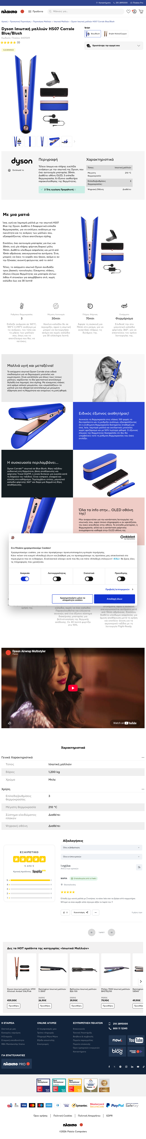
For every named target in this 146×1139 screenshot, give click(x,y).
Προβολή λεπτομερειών (118, 589)
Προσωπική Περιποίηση (20, 22)
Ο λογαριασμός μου (46, 1029)
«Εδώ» (116, 558)
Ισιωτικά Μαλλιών (61, 22)
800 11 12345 (120, 1028)
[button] (5, 981)
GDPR (109, 1116)
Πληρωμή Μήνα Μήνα (47, 1037)
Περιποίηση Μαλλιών (42, 22)
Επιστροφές (43, 1044)
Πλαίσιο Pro (138, 3)
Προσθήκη (14, 1006)
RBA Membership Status (13, 1044)
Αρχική (4, 22)
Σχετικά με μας (8, 1029)
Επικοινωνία (79, 1029)
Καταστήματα (104, 3)
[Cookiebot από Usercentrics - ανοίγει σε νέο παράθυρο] (122, 537)
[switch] (57, 579)
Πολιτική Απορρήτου (89, 1116)
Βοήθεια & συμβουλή (83, 1037)
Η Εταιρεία (6, 1037)
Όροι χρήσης (41, 1116)
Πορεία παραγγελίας (83, 1040)
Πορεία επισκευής (81, 1044)
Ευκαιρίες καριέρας (11, 1033)
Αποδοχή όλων (114, 599)
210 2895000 (120, 1024)
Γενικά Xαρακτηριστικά (73, 757)
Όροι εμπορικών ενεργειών (86, 1048)
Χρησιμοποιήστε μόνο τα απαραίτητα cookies (72, 599)
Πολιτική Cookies (62, 1116)
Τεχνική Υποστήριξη (82, 1033)
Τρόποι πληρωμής (45, 1033)
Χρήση (73, 789)
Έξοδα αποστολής (46, 1040)
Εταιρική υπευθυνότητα (12, 1040)
